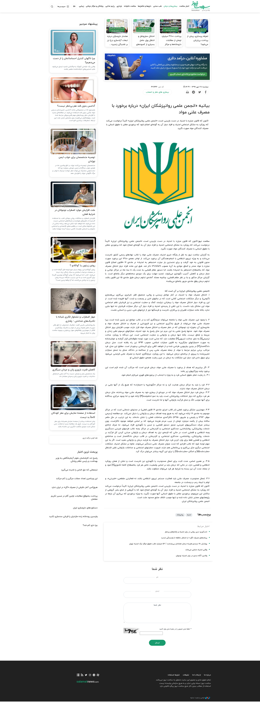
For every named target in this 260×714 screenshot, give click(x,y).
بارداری (119, 6)
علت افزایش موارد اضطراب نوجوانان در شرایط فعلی (75, 212)
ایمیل (157, 591)
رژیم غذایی (110, 6)
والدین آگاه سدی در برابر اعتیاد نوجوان (191, 555)
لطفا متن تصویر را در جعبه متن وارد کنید (175, 629)
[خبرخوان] (82, 675)
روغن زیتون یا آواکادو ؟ (82, 265)
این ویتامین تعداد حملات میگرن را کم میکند (77, 478)
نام (157, 577)
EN (74, 6)
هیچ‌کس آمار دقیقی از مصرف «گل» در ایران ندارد (75, 487)
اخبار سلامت (184, 6)
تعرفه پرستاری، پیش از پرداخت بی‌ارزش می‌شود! (197, 40)
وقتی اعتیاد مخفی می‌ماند (196, 549)
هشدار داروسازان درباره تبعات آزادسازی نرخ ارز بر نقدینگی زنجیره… (117, 40)
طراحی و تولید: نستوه (197, 698)
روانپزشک (180, 515)
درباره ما (207, 675)
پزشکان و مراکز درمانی (94, 6)
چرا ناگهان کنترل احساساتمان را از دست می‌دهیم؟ (74, 60)
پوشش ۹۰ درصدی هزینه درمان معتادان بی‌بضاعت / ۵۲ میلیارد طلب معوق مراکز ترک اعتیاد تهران (168, 544)
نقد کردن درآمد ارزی (90, 438)
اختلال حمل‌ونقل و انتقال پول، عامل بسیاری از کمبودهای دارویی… (145, 42)
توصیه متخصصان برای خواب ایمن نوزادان (77, 159)
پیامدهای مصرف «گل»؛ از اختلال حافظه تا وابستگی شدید (184, 538)
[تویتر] (86, 675)
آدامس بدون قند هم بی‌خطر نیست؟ (76, 106)
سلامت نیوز (198, 6)
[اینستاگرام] (90, 675)
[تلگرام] (94, 675)
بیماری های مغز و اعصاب (157, 92)
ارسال (157, 643)
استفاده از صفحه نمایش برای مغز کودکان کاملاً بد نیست (73, 415)
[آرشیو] (78, 675)
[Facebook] (205, 92)
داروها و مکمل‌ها (144, 6)
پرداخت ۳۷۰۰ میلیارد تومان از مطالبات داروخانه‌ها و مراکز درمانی (171, 42)
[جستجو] (52, 6)
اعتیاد (189, 515)
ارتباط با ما (196, 675)
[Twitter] (199, 92)
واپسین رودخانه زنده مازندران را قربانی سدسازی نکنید (73, 516)
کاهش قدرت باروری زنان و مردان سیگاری (73, 369)
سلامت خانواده (130, 6)
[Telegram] (193, 92)
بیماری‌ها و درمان (170, 6)
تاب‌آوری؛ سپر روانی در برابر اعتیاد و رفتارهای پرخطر (186, 532)
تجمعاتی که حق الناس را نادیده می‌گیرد (79, 469)
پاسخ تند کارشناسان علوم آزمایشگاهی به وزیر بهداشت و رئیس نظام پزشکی (77, 460)
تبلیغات (186, 675)
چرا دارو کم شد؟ (90, 525)
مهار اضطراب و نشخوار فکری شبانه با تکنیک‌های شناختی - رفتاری (75, 319)
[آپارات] (98, 675)
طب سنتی (157, 6)
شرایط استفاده (174, 675)
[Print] (187, 92)
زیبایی (81, 6)
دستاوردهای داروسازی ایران (85, 507)
